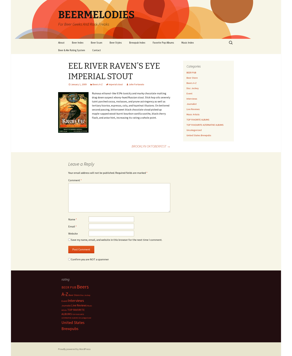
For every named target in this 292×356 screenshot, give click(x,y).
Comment (75, 180)
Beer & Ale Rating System (71, 50)
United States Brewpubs (199, 135)
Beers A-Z (98, 84)
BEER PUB (191, 72)
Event (189, 93)
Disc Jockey (193, 88)
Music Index (187, 42)
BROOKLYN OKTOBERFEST (151, 146)
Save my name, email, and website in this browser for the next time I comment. (116, 239)
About (61, 42)
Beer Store (192, 77)
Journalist (192, 103)
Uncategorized (194, 130)
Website (73, 233)
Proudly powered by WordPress (74, 349)
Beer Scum (96, 42)
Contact (96, 50)
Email (72, 226)
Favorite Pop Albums (163, 42)
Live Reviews (193, 109)
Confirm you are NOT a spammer (89, 259)
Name (72, 219)
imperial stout (116, 84)
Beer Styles (116, 42)
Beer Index (77, 42)
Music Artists (193, 114)
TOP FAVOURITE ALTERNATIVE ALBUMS (205, 124)
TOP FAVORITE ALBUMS (198, 119)
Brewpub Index (137, 42)
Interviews (192, 98)
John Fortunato (136, 84)
